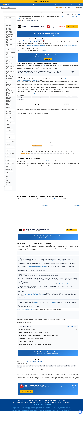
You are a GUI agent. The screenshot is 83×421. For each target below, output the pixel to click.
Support (76, 4)
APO (69, 365)
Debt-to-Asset (8, 79)
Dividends (7, 180)
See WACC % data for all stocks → (48, 396)
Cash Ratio (8, 60)
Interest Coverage (9, 114)
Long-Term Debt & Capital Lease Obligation (31, 80)
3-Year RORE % (9, 29)
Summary (5, 12)
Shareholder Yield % (9, 162)
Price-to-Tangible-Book (10, 141)
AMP (74, 365)
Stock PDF (56, 12)
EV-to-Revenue (8, 104)
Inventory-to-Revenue (9, 117)
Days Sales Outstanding (10, 78)
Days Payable (8, 75)
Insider (31, 12)
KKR (62, 365)
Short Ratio (8, 166)
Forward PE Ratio (9, 130)
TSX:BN (58, 365)
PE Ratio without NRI (9, 129)
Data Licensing (52, 4)
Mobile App (36, 400)
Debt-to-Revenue (9, 84)
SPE (27, 365)
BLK (47, 365)
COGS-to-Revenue (9, 63)
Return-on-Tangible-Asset (10, 147)
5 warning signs (48, 41)
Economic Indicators (22, 279)
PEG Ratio (8, 132)
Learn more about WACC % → (72, 326)
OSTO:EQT (19, 367)
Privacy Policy (31, 400)
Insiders (24, 4)
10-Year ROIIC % (9, 28)
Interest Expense (33, 93)
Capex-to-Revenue (9, 57)
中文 (58, 400)
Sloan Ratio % (8, 168)
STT (72, 365)
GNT (35, 365)
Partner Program (48, 400)
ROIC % (7, 160)
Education (71, 4)
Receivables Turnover (10, 146)
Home (9, 4)
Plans (56, 402)
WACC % (7, 172)
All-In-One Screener (62, 400)
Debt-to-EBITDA (9, 81)
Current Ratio (8, 64)
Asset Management (38, 361)
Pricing (42, 4)
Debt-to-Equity (8, 82)
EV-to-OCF (8, 101)
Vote (73, 12)
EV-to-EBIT (8, 98)
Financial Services (30, 361)
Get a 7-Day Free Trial (37, 145)
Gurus (20, 4)
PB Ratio (7, 124)
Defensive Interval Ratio (10, 76)
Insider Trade (27, 402)
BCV (38, 365)
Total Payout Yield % (9, 171)
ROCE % (7, 155)
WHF (21, 365)
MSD (41, 365)
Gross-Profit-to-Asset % (10, 113)
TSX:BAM (65, 365)
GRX (18, 365)
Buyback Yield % (9, 50)
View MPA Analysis (25, 391)
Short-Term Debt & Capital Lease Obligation (40, 97)
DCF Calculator (45, 402)
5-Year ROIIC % (8, 26)
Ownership (61, 12)
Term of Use (26, 400)
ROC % (7, 152)
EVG (24, 365)
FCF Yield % (8, 106)
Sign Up (66, 4)
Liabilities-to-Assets (9, 119)
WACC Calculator (43, 50)
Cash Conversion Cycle (10, 58)
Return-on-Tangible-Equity (10, 149)
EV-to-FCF (8, 103)
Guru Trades (26, 12)
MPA (41, 40)
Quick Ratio (8, 144)
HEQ (30, 365)
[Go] (79, 14)
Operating (65, 12)
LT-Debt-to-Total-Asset (10, 120)
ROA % (7, 150)
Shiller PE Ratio (8, 165)
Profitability (7, 174)
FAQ (52, 400)
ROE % (7, 156)
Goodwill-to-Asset (9, 111)
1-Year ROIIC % (8, 23)
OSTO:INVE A (51, 365)
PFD (32, 365)
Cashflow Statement (9, 186)
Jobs (22, 400)
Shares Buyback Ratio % (10, 163)
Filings (41, 12)
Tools (38, 4)
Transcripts (45, 12)
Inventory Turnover (9, 116)
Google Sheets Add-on (66, 402)
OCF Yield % (8, 107)
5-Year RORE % (9, 31)
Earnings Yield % (9, 90)
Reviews (46, 4)
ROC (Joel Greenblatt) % (10, 153)
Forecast (15, 12)
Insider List (22, 402)
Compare (52, 12)
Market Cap (20, 97)
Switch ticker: (69, 14)
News (34, 4)
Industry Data (39, 402)
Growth (7, 176)
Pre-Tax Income (20, 99)
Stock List (14, 402)
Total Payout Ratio (9, 169)
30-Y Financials (10, 12)
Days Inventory (8, 73)
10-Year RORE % (9, 32)
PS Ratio (7, 143)
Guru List (18, 402)
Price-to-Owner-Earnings (10, 140)
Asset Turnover (8, 49)
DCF (19, 12)
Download (66, 104)
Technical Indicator (9, 188)
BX (55, 365)
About (20, 400)
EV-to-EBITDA (8, 100)
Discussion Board (51, 402)
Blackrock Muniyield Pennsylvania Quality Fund (27, 40)
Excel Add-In (60, 402)
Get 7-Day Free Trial (60, 7)
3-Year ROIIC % (8, 25)
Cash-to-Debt (8, 61)
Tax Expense (74, 97)
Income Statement (8, 182)
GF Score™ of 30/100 (34, 41)
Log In (62, 4)
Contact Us (55, 400)
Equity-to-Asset (8, 97)
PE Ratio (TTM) (8, 127)
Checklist (69, 12)
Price (6, 178)
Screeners (15, 4)
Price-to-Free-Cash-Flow (10, 133)
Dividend (22, 12)
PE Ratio (7, 126)
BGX (44, 365)
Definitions (76, 12)
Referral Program (41, 400)
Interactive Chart (36, 12)
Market (29, 4)
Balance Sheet (8, 184)
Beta (69, 97)
